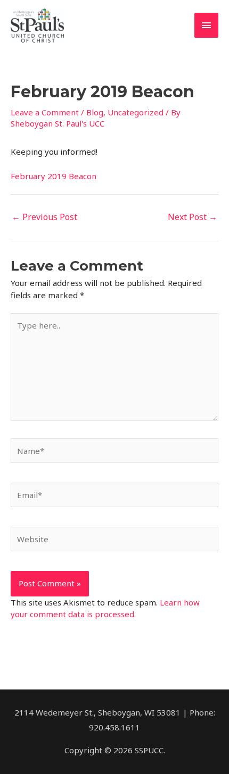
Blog (94, 112)
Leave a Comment (45, 112)
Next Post (192, 217)
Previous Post (44, 217)
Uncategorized (135, 112)
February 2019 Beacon (53, 176)
